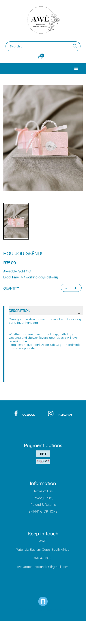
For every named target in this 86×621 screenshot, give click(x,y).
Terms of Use (43, 491)
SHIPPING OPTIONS (43, 511)
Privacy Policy (43, 498)
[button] (76, 68)
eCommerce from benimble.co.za (43, 609)
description (19, 310)
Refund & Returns (43, 505)
